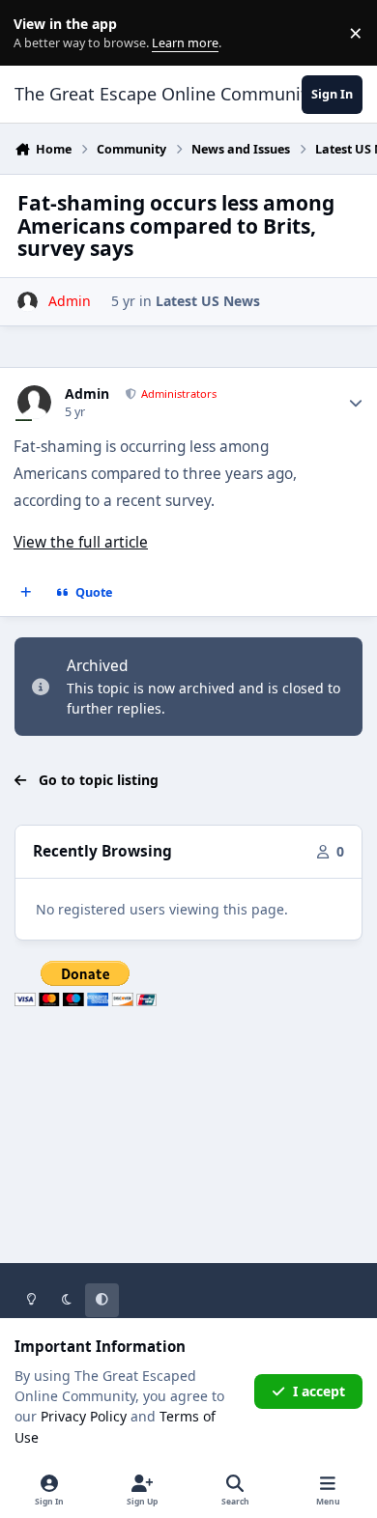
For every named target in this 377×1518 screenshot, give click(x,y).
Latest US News (208, 301)
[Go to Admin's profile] (27, 302)
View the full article (81, 542)
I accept (319, 1391)
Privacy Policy (84, 1416)
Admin (87, 394)
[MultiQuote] (26, 592)
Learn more (37, 33)
